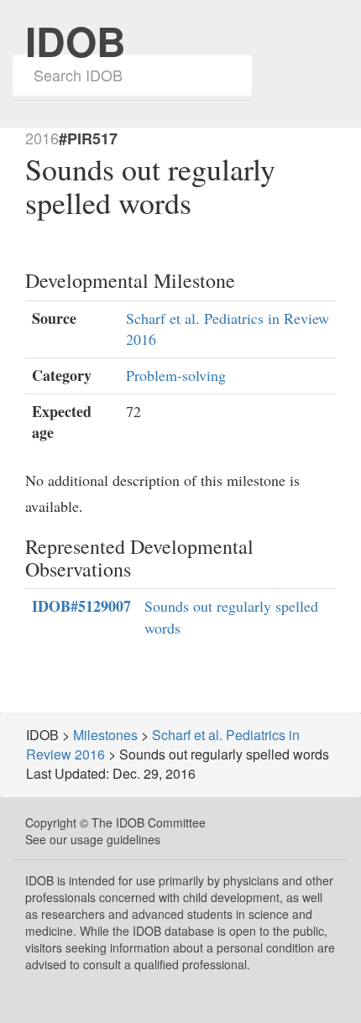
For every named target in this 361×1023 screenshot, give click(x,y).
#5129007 (81, 606)
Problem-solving (176, 375)
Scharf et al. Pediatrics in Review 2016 (163, 744)
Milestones (105, 734)
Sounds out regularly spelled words (231, 617)
